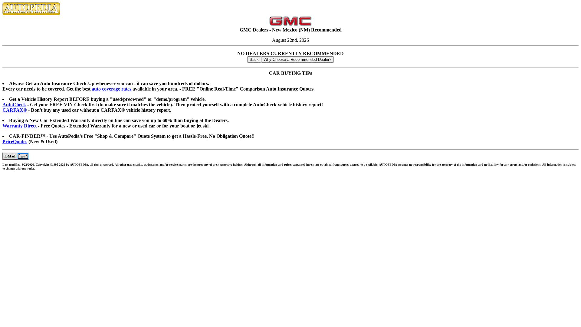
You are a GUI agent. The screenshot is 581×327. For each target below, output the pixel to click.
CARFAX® (14, 110)
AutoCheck (14, 104)
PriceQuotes (14, 141)
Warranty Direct (19, 125)
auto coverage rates (111, 88)
